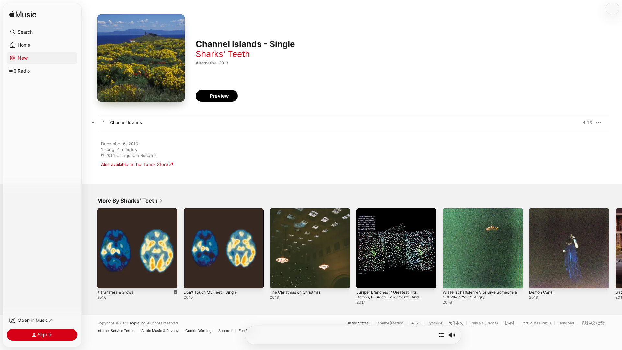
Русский (434, 323)
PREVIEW (585, 122)
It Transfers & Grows (118, 211)
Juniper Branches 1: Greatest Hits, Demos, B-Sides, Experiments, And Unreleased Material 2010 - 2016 (391, 216)
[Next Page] (615, 248)
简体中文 (456, 323)
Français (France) (484, 323)
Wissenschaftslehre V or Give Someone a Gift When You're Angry (479, 213)
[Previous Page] (90, 248)
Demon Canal (542, 211)
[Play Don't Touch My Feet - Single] (192, 280)
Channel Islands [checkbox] (126, 122)
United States (357, 323)
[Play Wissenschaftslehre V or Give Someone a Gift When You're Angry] (451, 280)
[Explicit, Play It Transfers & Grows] (105, 280)
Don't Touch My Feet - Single (213, 211)
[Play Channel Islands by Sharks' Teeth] (103, 123)
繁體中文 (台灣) (593, 323)
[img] (22, 14)
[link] (130, 200)
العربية (415, 323)
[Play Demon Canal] (537, 280)
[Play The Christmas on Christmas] (278, 280)
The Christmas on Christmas (298, 211)
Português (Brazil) (536, 323)
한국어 (509, 323)
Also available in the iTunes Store (134, 164)
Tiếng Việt (566, 323)
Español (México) (390, 323)
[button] (42, 32)
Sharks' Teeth (223, 54)
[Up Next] (441, 335)
